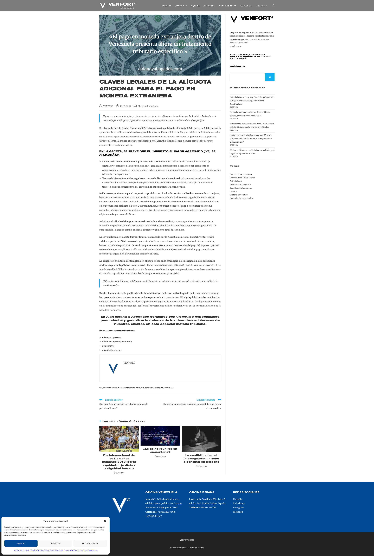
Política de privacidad (178, 548)
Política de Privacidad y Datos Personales (47, 550)
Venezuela (169, 388)
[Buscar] (270, 77)
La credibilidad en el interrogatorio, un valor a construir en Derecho (201, 458)
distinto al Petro (107, 140)
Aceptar (21, 543)
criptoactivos (115, 388)
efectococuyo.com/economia (117, 341)
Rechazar (55, 543)
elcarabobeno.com (111, 349)
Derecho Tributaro (131, 388)
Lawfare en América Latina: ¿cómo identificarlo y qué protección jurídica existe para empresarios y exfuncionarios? (251, 138)
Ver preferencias (90, 543)
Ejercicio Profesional (148, 106)
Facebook (238, 511)
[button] (105, 521)
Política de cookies (196, 548)
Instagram (238, 507)
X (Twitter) (238, 503)
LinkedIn (238, 499)
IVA (142, 388)
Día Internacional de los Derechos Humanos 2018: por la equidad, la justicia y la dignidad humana (119, 462)
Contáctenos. (235, 46)
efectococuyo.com (111, 337)
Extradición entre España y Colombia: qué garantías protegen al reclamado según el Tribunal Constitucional (252, 100)
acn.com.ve (108, 345)
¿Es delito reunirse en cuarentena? (160, 450)
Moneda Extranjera (154, 388)
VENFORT (108, 106)
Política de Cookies (21, 550)
